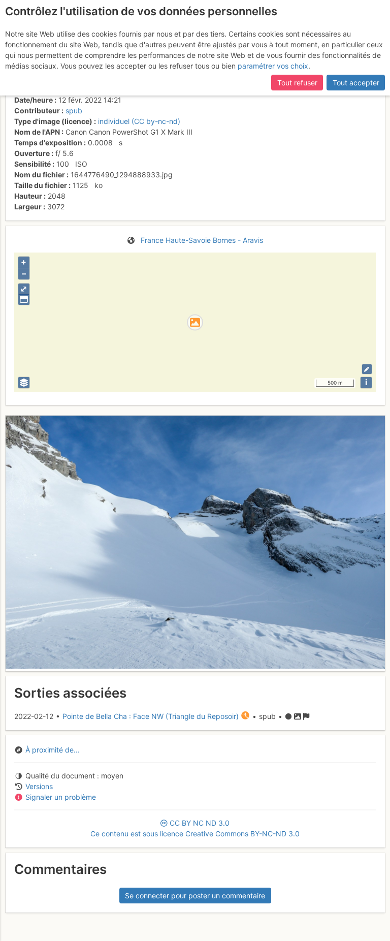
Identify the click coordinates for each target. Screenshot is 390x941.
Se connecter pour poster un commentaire (195, 895)
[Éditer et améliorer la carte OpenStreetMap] (367, 369)
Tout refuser (297, 82)
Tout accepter (356, 82)
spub (74, 110)
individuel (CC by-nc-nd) (139, 121)
